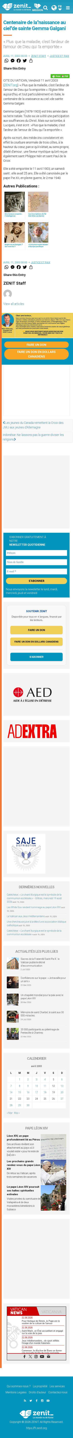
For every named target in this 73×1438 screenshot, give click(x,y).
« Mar (10, 1113)
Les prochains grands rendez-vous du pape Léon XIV (23, 1165)
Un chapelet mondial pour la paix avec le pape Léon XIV (42, 997)
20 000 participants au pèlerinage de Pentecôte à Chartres (40, 1031)
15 (19, 1092)
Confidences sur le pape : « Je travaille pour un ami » (43, 980)
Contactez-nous (57, 1392)
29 (19, 1105)
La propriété (40, 1386)
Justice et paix (59, 56)
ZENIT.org (10, 85)
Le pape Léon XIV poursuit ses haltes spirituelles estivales (23, 1190)
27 (62, 1098)
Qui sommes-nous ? (19, 1386)
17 (36, 1092)
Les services (57, 1386)
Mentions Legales (16, 1392)
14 (11, 1092)
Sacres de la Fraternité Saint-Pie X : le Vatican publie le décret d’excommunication (40, 962)
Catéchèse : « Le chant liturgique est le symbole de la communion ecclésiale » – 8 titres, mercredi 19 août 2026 (34, 898)
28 (11, 1105)
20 (62, 1092)
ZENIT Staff (38, 56)
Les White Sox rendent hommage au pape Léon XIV (34, 907)
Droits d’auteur (37, 1392)
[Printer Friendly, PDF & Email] (60, 76)
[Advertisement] (36, 394)
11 (45, 1086)
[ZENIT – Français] (20, 7)
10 (36, 1086)
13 (62, 1086)
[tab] (21, 1311)
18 (45, 1092)
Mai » (17, 1113)
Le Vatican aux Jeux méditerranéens (26, 916)
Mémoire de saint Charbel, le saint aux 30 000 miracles (42, 1014)
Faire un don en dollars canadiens (36, 354)
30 (28, 1105)
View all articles (13, 304)
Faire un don (36, 344)
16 (28, 1092)
